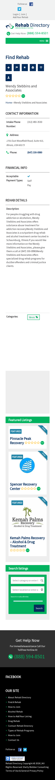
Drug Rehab (14, 721)
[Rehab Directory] (28, 28)
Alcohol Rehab (15, 711)
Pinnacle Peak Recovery (20, 440)
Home (9, 102)
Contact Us (13, 739)
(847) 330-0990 (34, 152)
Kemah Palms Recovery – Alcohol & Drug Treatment (27, 541)
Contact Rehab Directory (20, 725)
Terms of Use (12, 770)
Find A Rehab (14, 702)
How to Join (14, 706)
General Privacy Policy (32, 770)
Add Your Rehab (20, 17)
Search (39, 608)
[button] (42, 41)
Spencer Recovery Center (23, 486)
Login (16, 14)
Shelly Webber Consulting (36, 767)
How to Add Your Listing (20, 716)
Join (23, 14)
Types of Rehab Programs (21, 730)
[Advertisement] (27, 290)
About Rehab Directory (19, 697)
